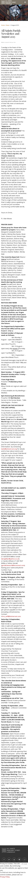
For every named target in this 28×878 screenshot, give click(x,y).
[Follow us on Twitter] (9, 860)
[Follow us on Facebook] (4, 860)
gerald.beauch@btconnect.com (13, 565)
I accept (25, 864)
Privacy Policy (5, 877)
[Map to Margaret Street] (24, 860)
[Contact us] (19, 860)
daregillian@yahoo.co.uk (10, 559)
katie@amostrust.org (9, 449)
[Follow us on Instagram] (14, 860)
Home (3, 25)
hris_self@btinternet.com (11, 616)
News (7, 25)
